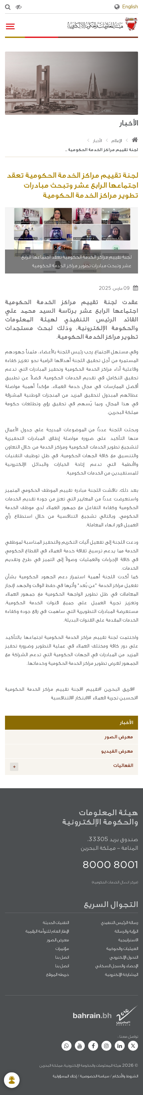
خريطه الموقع (57, 974)
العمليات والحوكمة (122, 948)
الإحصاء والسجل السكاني (116, 965)
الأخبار (97, 140)
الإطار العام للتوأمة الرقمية (47, 931)
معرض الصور (118, 737)
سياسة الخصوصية (94, 1076)
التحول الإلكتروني (124, 957)
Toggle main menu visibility (10, 26)
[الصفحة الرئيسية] (135, 140)
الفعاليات (73, 766)
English (130, 6)
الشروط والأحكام (125, 1076)
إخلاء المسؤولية (64, 1076)
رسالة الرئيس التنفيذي (119, 922)
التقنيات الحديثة (56, 922)
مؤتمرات (62, 948)
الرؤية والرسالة (126, 931)
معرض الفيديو (117, 751)
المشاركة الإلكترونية (121, 974)
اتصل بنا (62, 957)
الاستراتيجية (128, 939)
